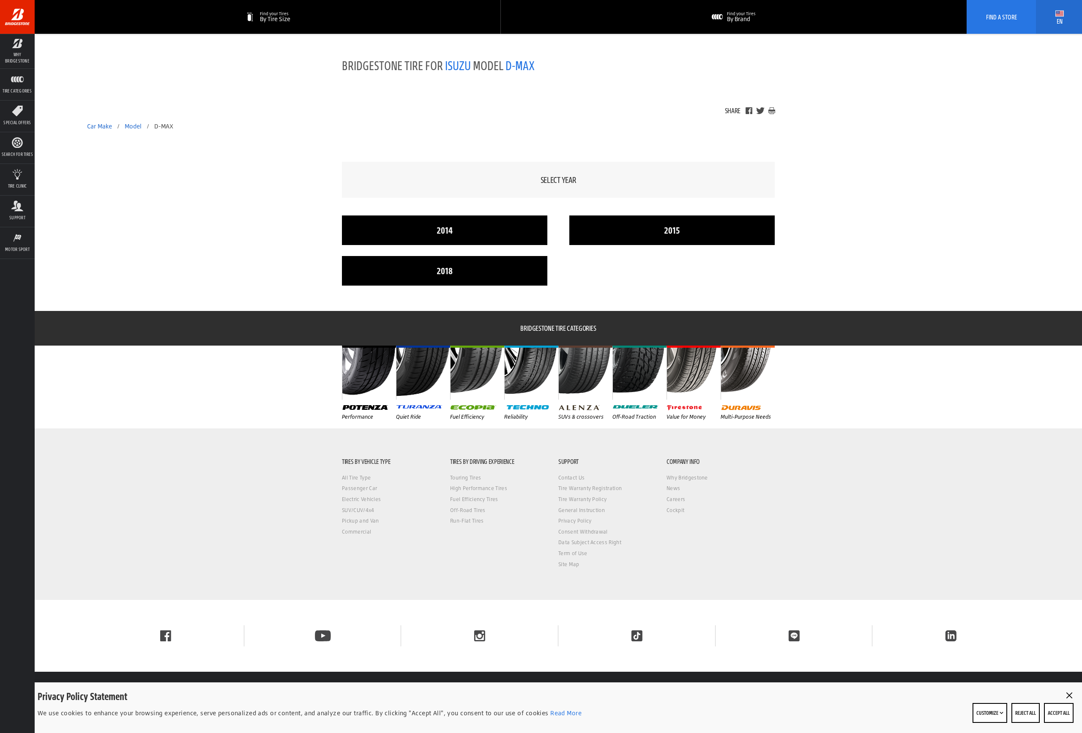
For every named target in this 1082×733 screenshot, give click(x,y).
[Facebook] (749, 110)
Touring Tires (465, 477)
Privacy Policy (574, 521)
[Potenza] (369, 373)
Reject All (1025, 712)
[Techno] (531, 373)
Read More (565, 713)
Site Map (568, 564)
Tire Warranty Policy (582, 499)
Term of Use (572, 553)
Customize (987, 712)
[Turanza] (423, 373)
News (673, 488)
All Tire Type (356, 477)
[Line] (794, 635)
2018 (445, 270)
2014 (445, 230)
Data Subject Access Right (589, 542)
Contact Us (571, 477)
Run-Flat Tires (467, 521)
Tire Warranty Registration (590, 488)
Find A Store (1001, 17)
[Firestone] (694, 373)
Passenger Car (359, 488)
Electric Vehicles (361, 499)
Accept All (1059, 712)
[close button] (1069, 695)
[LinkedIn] (951, 635)
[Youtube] (323, 635)
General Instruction (581, 510)
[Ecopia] (477, 373)
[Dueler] (639, 373)
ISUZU (458, 65)
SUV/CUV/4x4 (358, 510)
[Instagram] (479, 635)
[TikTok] (637, 635)
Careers (676, 499)
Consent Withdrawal (583, 532)
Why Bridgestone (687, 477)
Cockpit (675, 510)
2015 (672, 230)
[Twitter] (760, 110)
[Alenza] (585, 373)
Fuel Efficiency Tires (474, 499)
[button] (17, 51)
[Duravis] (748, 373)
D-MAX (520, 65)
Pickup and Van (360, 521)
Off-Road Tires (467, 510)
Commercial (356, 532)
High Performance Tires (478, 488)
